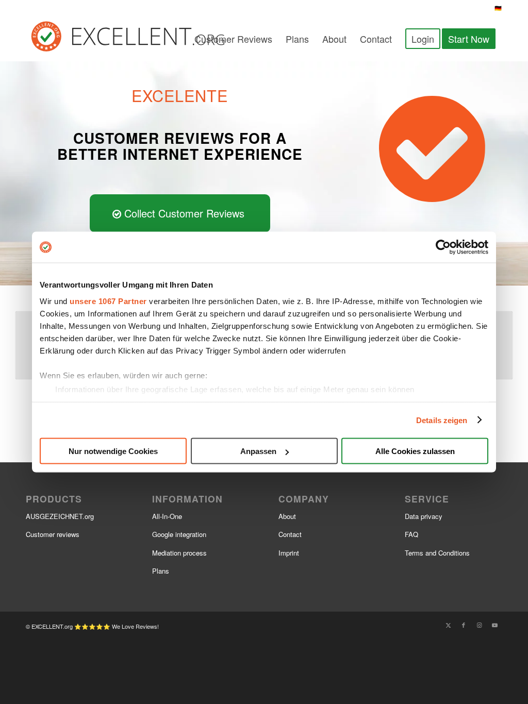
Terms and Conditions (437, 553)
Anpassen (258, 451)
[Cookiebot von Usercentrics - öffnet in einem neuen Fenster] (443, 247)
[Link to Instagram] (479, 624)
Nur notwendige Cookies (113, 451)
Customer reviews (52, 534)
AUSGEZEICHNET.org (60, 516)
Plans (160, 571)
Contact (290, 534)
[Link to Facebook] (463, 624)
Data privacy (423, 516)
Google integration (179, 534)
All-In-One (167, 516)
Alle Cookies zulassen (415, 451)
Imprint (288, 553)
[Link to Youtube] (494, 624)
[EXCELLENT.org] (141, 38)
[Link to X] (448, 624)
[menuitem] (233, 38)
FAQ (411, 534)
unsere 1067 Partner (108, 300)
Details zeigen (441, 419)
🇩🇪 (498, 8)
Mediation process (179, 553)
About (287, 516)
